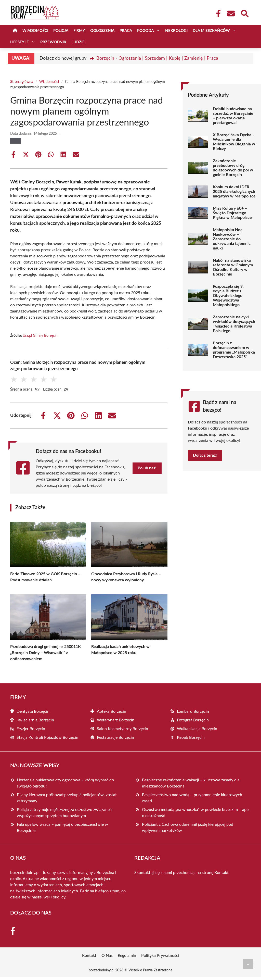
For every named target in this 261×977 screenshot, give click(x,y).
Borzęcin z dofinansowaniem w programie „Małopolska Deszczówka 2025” (234, 350)
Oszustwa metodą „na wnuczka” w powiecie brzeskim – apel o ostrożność (196, 813)
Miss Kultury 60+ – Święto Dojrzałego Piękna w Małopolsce (232, 213)
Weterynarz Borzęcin (115, 720)
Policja (60, 31)
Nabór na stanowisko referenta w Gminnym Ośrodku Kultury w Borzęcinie (233, 267)
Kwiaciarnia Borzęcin (35, 720)
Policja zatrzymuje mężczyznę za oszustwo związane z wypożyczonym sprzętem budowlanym (64, 813)
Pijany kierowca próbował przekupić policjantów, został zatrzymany (66, 798)
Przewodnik (53, 42)
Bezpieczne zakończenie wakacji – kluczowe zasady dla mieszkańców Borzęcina (191, 783)
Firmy (79, 31)
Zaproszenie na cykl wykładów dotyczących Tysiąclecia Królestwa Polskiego (234, 324)
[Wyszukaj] (244, 13)
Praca (126, 31)
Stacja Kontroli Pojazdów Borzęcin (47, 737)
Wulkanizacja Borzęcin (197, 729)
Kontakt (221, 873)
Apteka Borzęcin (111, 711)
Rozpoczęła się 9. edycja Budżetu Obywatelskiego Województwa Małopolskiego (228, 295)
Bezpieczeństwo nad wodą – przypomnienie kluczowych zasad (192, 798)
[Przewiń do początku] (248, 964)
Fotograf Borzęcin (193, 720)
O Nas (107, 956)
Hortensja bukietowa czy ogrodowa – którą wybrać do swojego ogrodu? (65, 783)
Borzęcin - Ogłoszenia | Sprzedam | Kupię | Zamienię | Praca (157, 58)
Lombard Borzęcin (193, 711)
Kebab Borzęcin (191, 737)
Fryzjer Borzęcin (31, 729)
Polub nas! (147, 468)
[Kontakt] (230, 13)
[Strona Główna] (15, 30)
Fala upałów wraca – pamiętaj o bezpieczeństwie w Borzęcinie (62, 827)
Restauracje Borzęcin (115, 737)
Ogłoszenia (102, 31)
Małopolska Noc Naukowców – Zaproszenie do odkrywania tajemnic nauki (232, 239)
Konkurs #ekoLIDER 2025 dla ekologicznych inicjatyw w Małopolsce (234, 191)
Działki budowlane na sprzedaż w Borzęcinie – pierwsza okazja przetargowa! (233, 116)
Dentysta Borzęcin (33, 711)
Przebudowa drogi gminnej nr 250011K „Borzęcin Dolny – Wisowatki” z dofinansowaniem (45, 653)
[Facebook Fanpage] (217, 13)
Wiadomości (35, 31)
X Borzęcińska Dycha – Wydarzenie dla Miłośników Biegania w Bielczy (234, 142)
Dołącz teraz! (205, 455)
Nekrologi (176, 31)
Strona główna (21, 82)
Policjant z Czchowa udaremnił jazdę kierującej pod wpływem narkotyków (187, 827)
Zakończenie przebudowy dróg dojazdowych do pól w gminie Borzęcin (233, 168)
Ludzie (78, 42)
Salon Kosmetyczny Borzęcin (122, 729)
